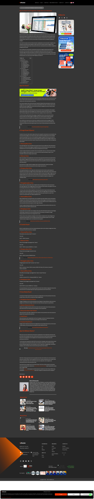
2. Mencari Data (24, 70)
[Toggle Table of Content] (30, 58)
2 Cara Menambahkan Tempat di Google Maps (40, 126)
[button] (92, 491)
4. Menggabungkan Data (25, 65)
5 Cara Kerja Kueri (23, 76)
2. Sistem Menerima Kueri (26, 78)
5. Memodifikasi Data (25, 66)
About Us (44, 452)
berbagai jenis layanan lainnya (29, 370)
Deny (74, 494)
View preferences (86, 494)
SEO (24, 7)
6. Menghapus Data (25, 67)
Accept (61, 494)
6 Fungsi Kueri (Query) (24, 60)
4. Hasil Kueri (24, 80)
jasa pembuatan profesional (40, 365)
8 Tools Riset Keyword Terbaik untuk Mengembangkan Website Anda (40, 347)
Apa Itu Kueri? (23, 59)
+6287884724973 (24, 454)
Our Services (44, 443)
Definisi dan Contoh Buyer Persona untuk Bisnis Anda (40, 221)
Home (22, 7)
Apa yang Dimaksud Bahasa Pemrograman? (40, 327)
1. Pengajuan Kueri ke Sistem (26, 77)
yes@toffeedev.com (25, 452)
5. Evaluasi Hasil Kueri (25, 81)
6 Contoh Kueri (23, 68)
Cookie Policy (3, 497)
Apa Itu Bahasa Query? (24, 82)
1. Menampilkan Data (25, 69)
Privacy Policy (8, 497)
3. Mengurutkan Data (25, 64)
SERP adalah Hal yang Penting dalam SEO (40, 179)
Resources (54, 443)
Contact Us (64, 443)
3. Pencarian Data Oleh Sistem (26, 79)
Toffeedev (25, 368)
